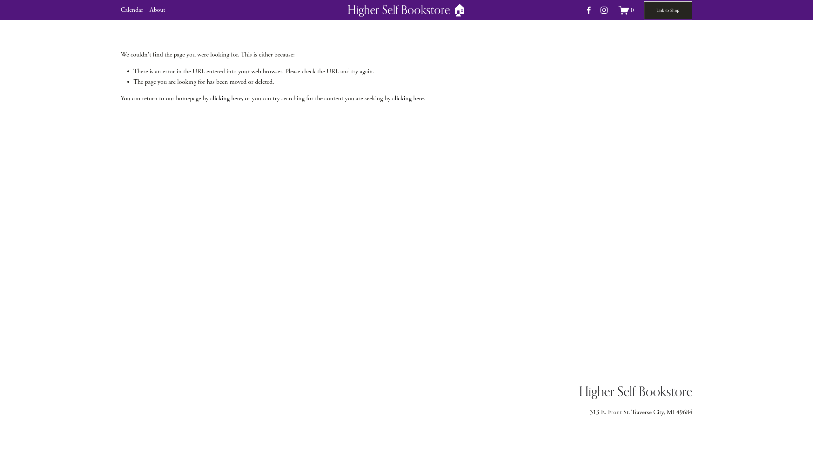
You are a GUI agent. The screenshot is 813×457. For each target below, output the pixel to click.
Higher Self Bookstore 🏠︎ (407, 10)
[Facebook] (588, 10)
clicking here (226, 98)
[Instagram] (604, 10)
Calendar (132, 10)
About (157, 10)
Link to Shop (667, 10)
